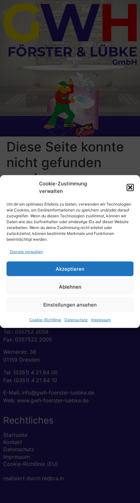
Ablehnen (70, 286)
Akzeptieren (70, 269)
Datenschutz (76, 319)
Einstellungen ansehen (70, 304)
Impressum (101, 319)
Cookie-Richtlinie (45, 319)
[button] (130, 187)
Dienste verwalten (26, 251)
